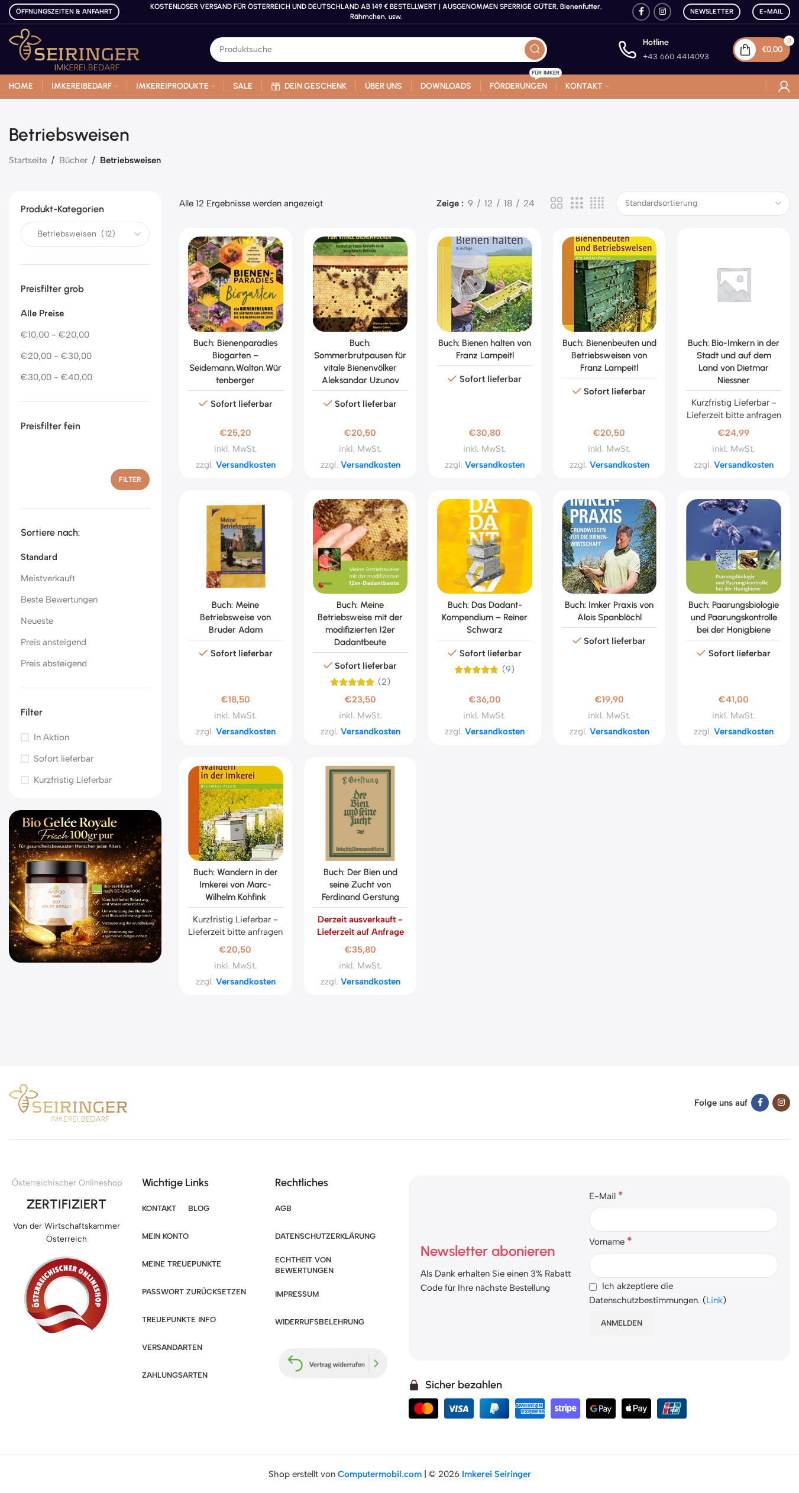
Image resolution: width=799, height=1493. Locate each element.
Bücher (73, 160)
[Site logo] (74, 48)
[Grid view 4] (597, 203)
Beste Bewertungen (59, 600)
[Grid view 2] (556, 203)
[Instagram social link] (662, 12)
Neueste (37, 621)
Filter (130, 479)
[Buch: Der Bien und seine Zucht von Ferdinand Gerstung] (360, 813)
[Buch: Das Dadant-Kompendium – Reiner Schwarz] (484, 546)
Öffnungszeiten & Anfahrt (64, 11)
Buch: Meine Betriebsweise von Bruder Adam (235, 617)
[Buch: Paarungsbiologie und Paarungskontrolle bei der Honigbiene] (733, 546)
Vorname (610, 1241)
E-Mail (771, 11)
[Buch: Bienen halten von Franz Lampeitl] (484, 284)
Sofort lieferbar (63, 758)
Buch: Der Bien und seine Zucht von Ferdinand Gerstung (360, 884)
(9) (508, 669)
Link (714, 1300)
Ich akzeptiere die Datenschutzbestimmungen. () (657, 1293)
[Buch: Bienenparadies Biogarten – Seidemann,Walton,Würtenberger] (235, 284)
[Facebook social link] (641, 12)
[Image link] (85, 885)
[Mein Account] (784, 86)
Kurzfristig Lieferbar (73, 780)
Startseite (28, 160)
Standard (39, 557)
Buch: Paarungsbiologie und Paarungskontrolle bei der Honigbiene (733, 617)
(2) (384, 682)
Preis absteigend (54, 664)
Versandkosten (246, 464)
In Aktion (51, 737)
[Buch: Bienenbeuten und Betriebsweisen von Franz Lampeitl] (609, 284)
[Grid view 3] (577, 203)
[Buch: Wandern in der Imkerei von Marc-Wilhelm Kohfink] (235, 813)
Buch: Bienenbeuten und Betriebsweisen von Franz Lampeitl (609, 355)
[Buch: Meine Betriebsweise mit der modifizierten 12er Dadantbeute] (360, 546)
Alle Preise (42, 314)
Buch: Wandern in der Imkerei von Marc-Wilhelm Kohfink (235, 884)
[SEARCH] (535, 50)
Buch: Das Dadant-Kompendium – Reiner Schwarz (485, 617)
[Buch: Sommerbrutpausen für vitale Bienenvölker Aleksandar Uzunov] (360, 284)
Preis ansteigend (53, 642)
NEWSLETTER (711, 11)
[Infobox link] (663, 49)
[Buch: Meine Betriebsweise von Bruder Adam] (235, 546)
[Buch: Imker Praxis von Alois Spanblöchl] (609, 546)
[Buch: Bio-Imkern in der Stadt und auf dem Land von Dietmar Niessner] (733, 284)
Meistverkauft (48, 579)
